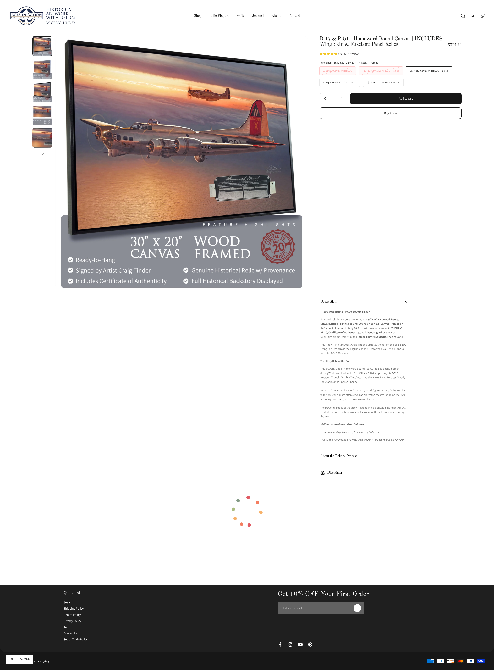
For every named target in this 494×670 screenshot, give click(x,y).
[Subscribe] (357, 608)
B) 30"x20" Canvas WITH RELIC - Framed (429, 70)
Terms (68, 627)
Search (68, 602)
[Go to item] (42, 46)
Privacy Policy (72, 621)
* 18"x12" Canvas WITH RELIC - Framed (381, 70)
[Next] (298, 162)
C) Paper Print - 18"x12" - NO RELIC (339, 82)
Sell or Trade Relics (76, 639)
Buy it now (390, 113)
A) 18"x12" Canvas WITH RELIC (337, 70)
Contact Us (71, 633)
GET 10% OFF (20, 659)
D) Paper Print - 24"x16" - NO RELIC (383, 82)
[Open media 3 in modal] (181, 162)
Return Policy (72, 615)
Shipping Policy (74, 609)
